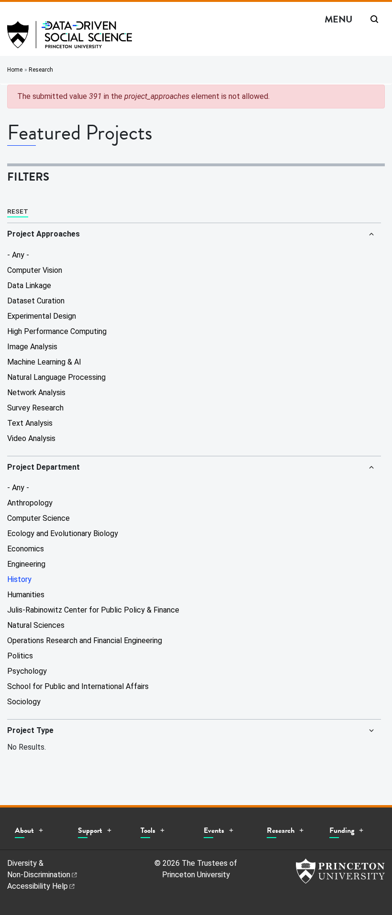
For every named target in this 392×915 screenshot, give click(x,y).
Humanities (25, 594)
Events (214, 830)
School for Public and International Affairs (78, 686)
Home (14, 69)
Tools (148, 830)
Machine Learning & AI (44, 361)
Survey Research (35, 407)
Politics (20, 655)
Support (90, 830)
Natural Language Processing (56, 377)
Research (41, 69)
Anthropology (30, 502)
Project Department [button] (43, 467)
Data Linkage (29, 285)
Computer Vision (34, 270)
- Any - (18, 254)
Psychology (27, 671)
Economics (25, 548)
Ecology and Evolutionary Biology (62, 533)
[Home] (69, 38)
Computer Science (38, 518)
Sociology (24, 701)
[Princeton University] (340, 871)
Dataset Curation (36, 300)
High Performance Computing (57, 331)
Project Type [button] (30, 730)
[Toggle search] (374, 19)
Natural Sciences (36, 625)
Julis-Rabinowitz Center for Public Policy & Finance (93, 609)
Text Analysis (30, 423)
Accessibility (37, 886)
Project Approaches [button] (43, 233)
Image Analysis (32, 346)
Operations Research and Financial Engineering (84, 640)
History (19, 579)
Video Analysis (31, 438)
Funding (341, 830)
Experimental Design (41, 316)
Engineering (26, 564)
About (24, 830)
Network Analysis (36, 392)
